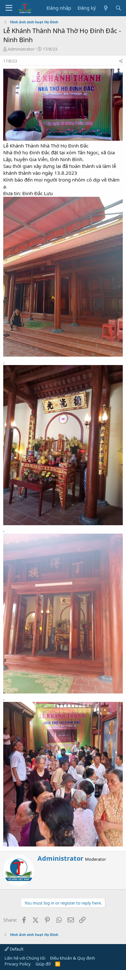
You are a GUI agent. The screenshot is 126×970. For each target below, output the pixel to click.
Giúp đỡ (43, 964)
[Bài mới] (105, 8)
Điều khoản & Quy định (72, 958)
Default (16, 949)
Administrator (21, 49)
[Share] (121, 61)
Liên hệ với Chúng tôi (25, 958)
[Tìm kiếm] (118, 8)
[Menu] (8, 8)
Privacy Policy (18, 964)
